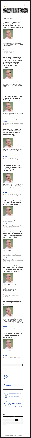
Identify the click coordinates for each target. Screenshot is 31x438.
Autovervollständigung (6, 296)
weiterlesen (5, 47)
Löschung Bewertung (17, 50)
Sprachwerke (21, 123)
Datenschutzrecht (17, 225)
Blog (14, 123)
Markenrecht (20, 158)
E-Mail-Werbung (16, 358)
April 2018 (13, 416)
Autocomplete (17, 295)
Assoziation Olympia (6, 195)
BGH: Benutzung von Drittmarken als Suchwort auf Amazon (12, 302)
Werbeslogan (5, 124)
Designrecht (16, 158)
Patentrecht (6, 382)
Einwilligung (20, 358)
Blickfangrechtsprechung (9, 91)
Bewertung (12, 50)
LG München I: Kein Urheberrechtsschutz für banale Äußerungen (13, 98)
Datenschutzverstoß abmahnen (7, 227)
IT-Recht (5, 378)
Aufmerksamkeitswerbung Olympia (13, 195)
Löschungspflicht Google (6, 51)
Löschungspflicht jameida (6, 261)
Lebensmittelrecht (7, 379)
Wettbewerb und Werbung (6, 50)
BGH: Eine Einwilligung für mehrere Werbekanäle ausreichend (12, 335)
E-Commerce (16, 294)
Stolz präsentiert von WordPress (18, 435)
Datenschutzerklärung (10, 435)
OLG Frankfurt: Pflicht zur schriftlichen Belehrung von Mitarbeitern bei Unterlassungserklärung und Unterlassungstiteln (13, 132)
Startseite (4, 429)
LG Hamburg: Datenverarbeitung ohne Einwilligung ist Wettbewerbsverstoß (13, 202)
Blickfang (4, 91)
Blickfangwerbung (15, 91)
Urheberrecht (17, 123)
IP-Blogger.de (5, 435)
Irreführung (19, 91)
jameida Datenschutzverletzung (19, 260)
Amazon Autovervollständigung (10, 295)
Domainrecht (6, 376)
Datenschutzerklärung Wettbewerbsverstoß (13, 226)
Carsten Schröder (6, 123)
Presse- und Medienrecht (8, 383)
